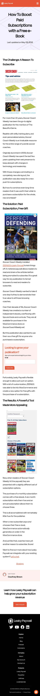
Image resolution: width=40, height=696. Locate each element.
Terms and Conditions (15, 692)
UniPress (21, 678)
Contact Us (21, 663)
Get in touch (20, 604)
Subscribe (9, 368)
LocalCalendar (21, 682)
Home (21, 638)
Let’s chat (15, 556)
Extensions (21, 648)
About (21, 656)
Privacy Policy (27, 692)
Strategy (20, 563)
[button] (36, 692)
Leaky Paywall (7, 3)
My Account (21, 660)
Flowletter (21, 675)
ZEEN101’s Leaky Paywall (13, 265)
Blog (21, 641)
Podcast (21, 644)
